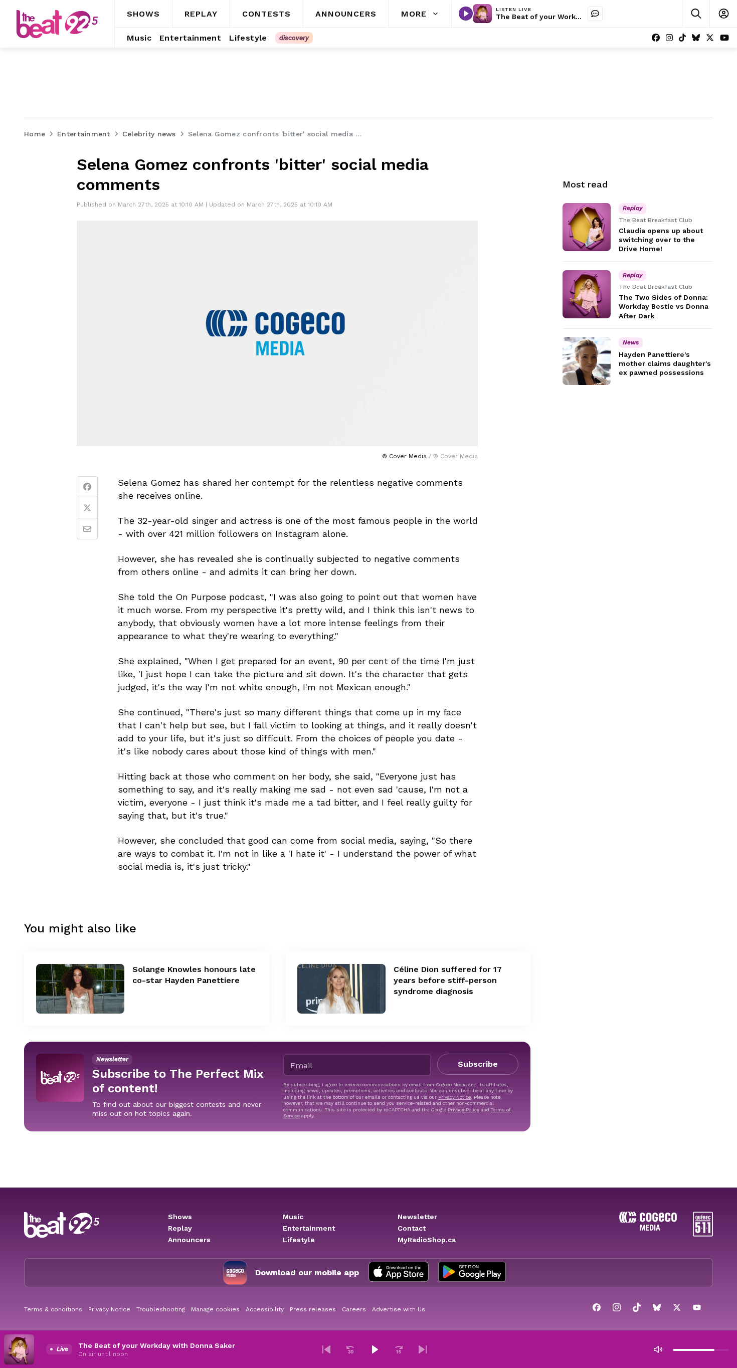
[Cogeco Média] (648, 1228)
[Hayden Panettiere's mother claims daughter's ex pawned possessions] (587, 361)
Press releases (313, 1309)
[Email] (87, 528)
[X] (710, 38)
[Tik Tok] (682, 38)
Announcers (189, 1240)
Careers (354, 1309)
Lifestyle (299, 1240)
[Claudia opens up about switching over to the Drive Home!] (587, 227)
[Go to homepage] (57, 24)
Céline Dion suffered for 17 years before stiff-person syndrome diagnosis (448, 980)
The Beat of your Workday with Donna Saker (574, 17)
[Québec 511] (703, 1234)
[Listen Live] (466, 14)
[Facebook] (656, 38)
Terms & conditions (53, 1309)
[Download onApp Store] (398, 1273)
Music (293, 1217)
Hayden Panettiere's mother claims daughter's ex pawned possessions (665, 363)
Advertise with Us (398, 1309)
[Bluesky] (696, 38)
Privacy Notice (454, 1097)
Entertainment (309, 1228)
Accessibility (265, 1309)
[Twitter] (87, 507)
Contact (412, 1228)
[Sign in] (723, 14)
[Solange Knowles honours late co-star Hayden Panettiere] (80, 989)
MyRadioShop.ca (427, 1240)
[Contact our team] (595, 13)
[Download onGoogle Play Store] (472, 1273)
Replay (180, 1228)
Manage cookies (215, 1309)
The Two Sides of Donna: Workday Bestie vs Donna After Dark (663, 307)
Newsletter (417, 1217)
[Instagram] (669, 38)
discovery (294, 38)
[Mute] (658, 1349)
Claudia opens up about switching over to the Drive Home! (661, 240)
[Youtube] (724, 38)
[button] (326, 1349)
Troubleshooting (160, 1309)
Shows (180, 1217)
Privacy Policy (463, 1109)
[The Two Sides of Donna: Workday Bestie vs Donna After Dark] (587, 294)
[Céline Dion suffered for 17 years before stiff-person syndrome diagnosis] (341, 989)
